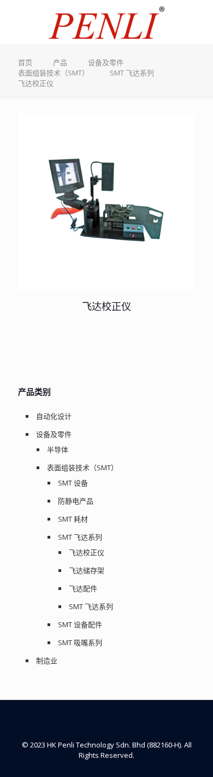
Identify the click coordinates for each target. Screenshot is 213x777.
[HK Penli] (106, 21)
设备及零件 (105, 62)
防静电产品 (75, 501)
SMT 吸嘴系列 (80, 642)
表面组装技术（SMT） (53, 73)
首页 (25, 62)
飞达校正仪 (106, 306)
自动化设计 (54, 416)
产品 (60, 62)
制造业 (46, 660)
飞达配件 (83, 588)
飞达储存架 (86, 570)
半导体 (57, 449)
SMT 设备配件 (80, 624)
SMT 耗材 (73, 519)
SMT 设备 (73, 483)
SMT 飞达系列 (132, 73)
